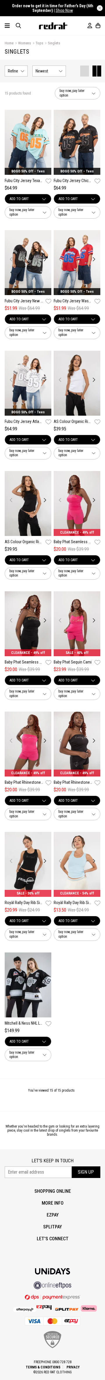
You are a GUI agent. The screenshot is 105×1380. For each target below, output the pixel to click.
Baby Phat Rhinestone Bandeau (24, 782)
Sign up (86, 1172)
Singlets (54, 43)
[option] (28, 142)
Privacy (73, 1367)
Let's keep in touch (53, 1160)
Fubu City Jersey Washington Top (73, 301)
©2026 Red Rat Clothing (52, 1372)
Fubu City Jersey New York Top (24, 301)
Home (9, 43)
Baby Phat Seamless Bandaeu (73, 541)
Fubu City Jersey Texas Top (24, 180)
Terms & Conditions (43, 1367)
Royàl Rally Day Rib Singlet (24, 902)
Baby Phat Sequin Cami (73, 662)
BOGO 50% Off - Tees (28, 171)
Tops (39, 43)
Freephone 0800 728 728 (52, 1362)
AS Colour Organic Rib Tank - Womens (73, 421)
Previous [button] (11, 138)
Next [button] (44, 138)
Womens (24, 43)
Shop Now (64, 10)
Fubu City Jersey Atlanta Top (24, 421)
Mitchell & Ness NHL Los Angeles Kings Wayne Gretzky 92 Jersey (24, 1023)
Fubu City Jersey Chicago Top (73, 180)
